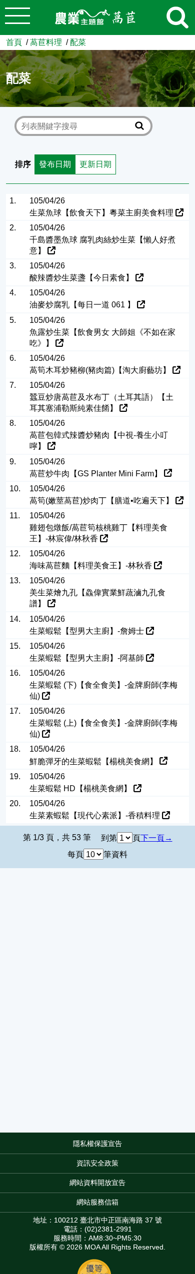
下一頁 (152, 837)
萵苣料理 (46, 41)
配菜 (78, 41)
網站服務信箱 (97, 1202)
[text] (76, 126)
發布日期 (55, 163)
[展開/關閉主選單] (17, 17)
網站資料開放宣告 (98, 1183)
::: (192, 1147)
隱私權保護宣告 (97, 1144)
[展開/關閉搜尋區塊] (177, 17)
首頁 (14, 41)
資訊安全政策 (97, 1163)
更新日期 (96, 163)
